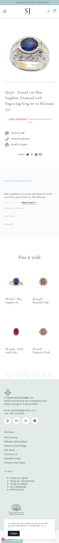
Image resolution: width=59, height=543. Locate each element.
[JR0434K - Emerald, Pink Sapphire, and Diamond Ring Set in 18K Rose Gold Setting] (43, 282)
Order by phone (20, 138)
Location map (12, 458)
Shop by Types (19, 478)
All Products (17, 489)
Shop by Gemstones (22, 481)
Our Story (9, 450)
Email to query (19, 144)
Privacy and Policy (14, 462)
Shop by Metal (18, 484)
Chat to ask (18, 133)
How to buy (11, 437)
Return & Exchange (15, 446)
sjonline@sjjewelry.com (23, 410)
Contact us (10, 454)
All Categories (18, 487)
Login (11, 119)
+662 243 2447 (16, 413)
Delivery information (16, 441)
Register (21, 119)
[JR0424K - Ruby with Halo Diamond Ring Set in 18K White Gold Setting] (16, 332)
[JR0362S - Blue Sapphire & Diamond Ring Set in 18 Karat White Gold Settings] (16, 282)
